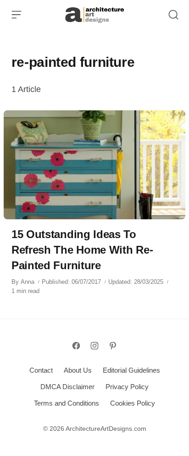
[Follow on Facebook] (76, 345)
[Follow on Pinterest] (113, 345)
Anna (27, 281)
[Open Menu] (16, 14)
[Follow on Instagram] (94, 345)
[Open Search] (173, 14)
